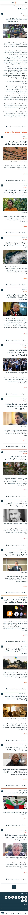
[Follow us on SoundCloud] (6, 897)
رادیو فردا (25, 16)
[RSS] (22, 897)
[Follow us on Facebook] (19, 897)
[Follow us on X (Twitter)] (12, 897)
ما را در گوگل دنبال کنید (16, 913)
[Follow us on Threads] (22, 900)
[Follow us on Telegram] (16, 897)
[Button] (23, 127)
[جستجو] (25, 913)
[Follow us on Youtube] (9, 897)
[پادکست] (7, 913)
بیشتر (14, 887)
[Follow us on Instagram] (25, 900)
